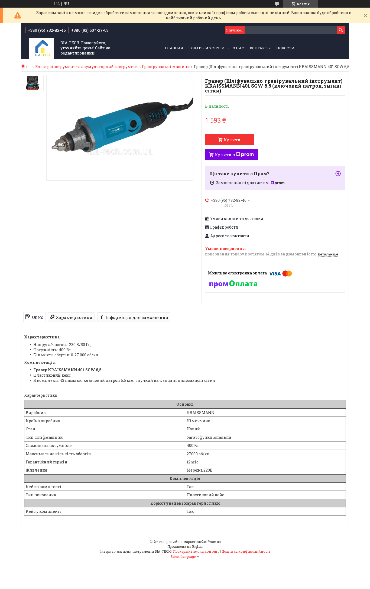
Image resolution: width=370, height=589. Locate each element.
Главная (174, 48)
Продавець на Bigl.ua (185, 546)
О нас (238, 48)
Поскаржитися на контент (196, 551)
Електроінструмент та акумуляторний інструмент (86, 66)
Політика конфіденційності (246, 551)
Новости (285, 48)
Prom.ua (214, 541)
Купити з (225, 154)
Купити (232, 139)
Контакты (260, 48)
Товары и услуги (207, 48)
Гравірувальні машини (166, 66)
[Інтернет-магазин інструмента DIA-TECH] (41, 48)
